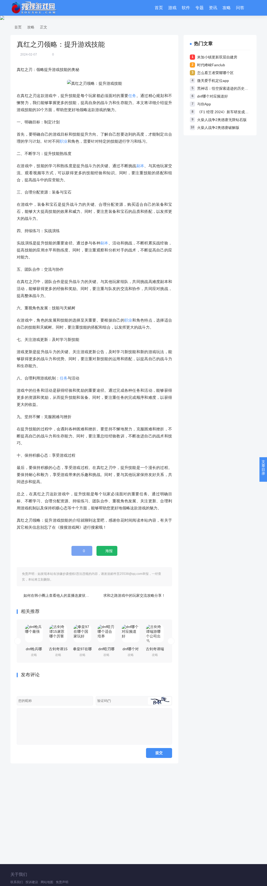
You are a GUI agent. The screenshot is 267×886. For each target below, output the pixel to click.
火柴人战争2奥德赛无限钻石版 (222, 120)
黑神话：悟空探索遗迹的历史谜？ (224, 88)
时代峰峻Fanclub (211, 65)
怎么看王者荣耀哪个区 (215, 73)
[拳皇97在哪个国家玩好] (82, 633)
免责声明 (62, 882)
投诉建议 (32, 882)
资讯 (213, 7)
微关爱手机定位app (213, 81)
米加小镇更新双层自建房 (217, 57)
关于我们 (18, 874)
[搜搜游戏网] (33, 8)
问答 (240, 7)
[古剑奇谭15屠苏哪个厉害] (58, 633)
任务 (132, 95)
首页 (159, 7)
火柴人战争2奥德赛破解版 (218, 127)
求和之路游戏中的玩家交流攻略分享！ (134, 595)
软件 (186, 7)
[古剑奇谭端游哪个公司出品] (155, 633)
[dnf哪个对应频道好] (130, 633)
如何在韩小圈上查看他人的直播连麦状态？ (58, 595)
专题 (199, 7)
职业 (64, 141)
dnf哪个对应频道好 (212, 96)
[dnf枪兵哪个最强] (34, 633)
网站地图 (47, 882)
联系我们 (16, 882)
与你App (204, 104)
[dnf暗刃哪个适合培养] (106, 633)
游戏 (172, 7)
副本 (140, 166)
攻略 (226, 7)
